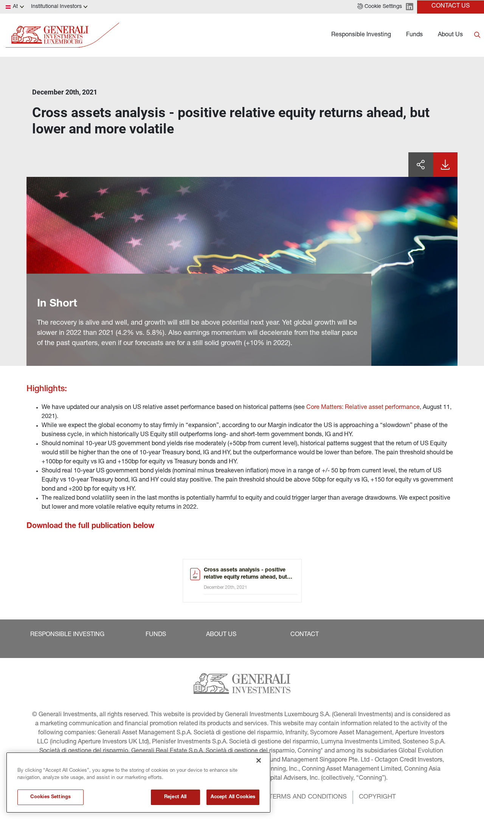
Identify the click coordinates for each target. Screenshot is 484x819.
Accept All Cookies (233, 797)
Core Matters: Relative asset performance (363, 408)
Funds (414, 35)
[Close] (258, 760)
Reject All (175, 797)
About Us (450, 35)
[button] (380, 7)
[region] (138, 782)
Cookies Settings (50, 797)
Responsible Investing (361, 35)
